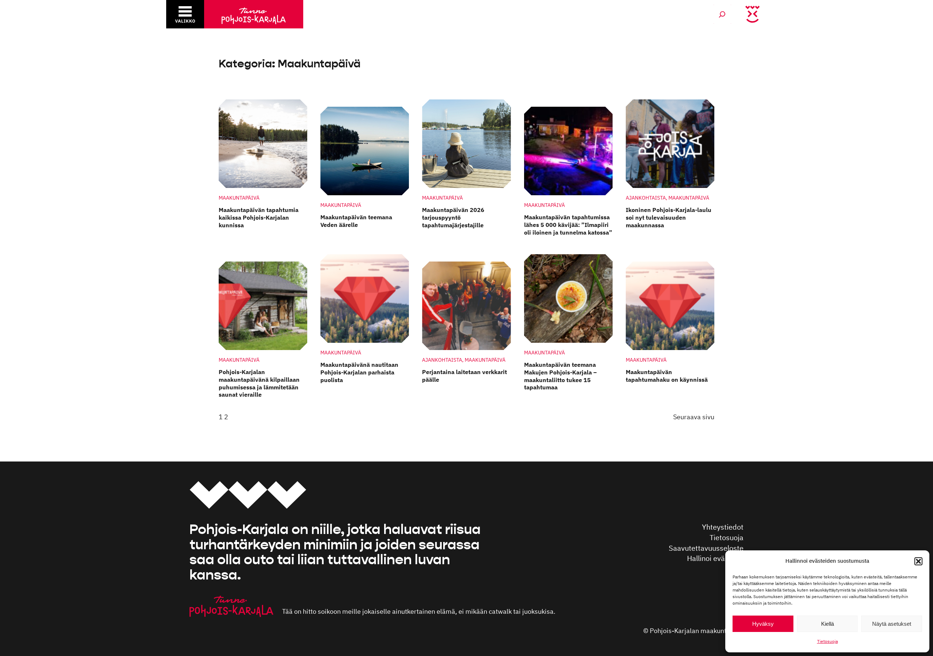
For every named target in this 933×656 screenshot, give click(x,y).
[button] (918, 561)
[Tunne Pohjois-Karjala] (253, 14)
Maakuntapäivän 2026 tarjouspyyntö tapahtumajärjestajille (453, 217)
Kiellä (827, 624)
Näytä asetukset (891, 624)
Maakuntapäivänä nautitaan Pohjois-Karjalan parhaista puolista (359, 372)
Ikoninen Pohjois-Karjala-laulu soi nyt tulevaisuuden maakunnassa (668, 217)
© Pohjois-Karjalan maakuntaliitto (693, 630)
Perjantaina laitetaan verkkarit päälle (464, 375)
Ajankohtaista (646, 197)
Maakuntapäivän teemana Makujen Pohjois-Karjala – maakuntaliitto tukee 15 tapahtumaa (560, 376)
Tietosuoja (827, 641)
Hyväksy (763, 624)
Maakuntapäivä (239, 197)
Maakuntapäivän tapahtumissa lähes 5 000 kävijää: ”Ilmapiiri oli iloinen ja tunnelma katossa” (568, 224)
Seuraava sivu (693, 417)
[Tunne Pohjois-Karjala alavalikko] (185, 14)
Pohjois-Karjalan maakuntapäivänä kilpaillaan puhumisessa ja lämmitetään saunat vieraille (259, 383)
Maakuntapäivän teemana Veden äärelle (356, 220)
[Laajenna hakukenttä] (722, 14)
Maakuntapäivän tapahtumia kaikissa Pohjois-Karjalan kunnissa (258, 217)
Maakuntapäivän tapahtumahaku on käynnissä (667, 375)
